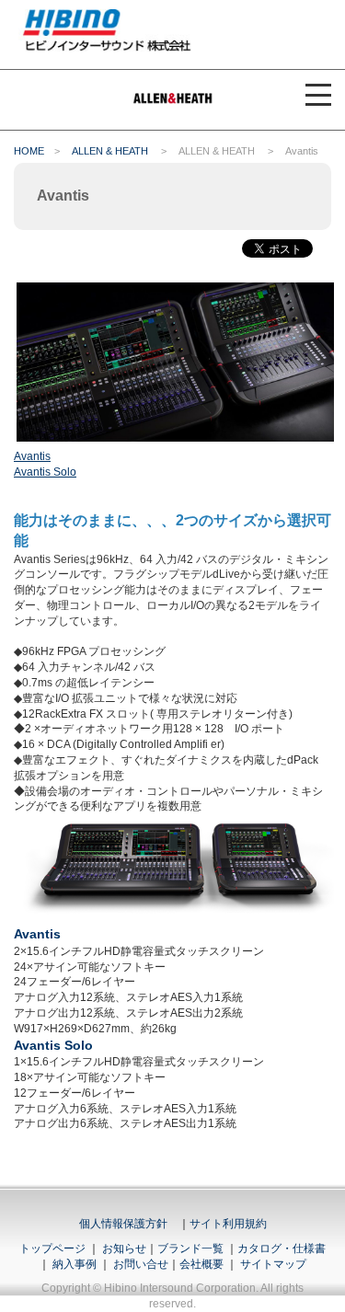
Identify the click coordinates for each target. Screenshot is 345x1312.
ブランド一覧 (190, 1248)
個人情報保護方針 (123, 1223)
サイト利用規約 (228, 1223)
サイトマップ (273, 1264)
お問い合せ (140, 1264)
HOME (29, 150)
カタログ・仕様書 (281, 1248)
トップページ (52, 1248)
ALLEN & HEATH (110, 150)
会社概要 (201, 1264)
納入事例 (73, 1264)
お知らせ (124, 1248)
